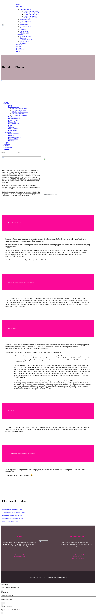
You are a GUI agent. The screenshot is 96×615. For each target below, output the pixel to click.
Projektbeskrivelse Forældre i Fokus (12, 515)
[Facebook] (48, 555)
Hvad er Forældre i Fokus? (14, 223)
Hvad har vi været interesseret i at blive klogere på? (21, 282)
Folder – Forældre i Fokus (10, 522)
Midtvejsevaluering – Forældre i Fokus (13, 512)
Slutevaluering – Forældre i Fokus (12, 509)
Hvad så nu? (11, 411)
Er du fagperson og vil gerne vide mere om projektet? (21, 453)
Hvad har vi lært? (12, 328)
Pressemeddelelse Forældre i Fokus (12, 518)
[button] (48, 223)
